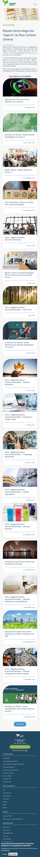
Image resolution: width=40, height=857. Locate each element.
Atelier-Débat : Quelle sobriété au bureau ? (18, 171)
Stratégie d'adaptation (9, 767)
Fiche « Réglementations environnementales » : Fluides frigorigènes (17, 491)
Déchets (5, 807)
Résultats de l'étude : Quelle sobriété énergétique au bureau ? (20, 136)
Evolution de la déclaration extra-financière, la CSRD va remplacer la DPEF (19, 633)
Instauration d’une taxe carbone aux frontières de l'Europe (20, 563)
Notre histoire (6, 827)
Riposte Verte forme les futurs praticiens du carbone (17, 100)
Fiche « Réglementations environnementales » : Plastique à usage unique (18, 417)
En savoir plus (5, 850)
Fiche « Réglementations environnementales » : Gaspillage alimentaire (18, 454)
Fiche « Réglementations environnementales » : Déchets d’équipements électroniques (17, 671)
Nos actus (5, 836)
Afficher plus (20, 724)
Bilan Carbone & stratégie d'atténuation (13, 764)
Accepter (4, 854)
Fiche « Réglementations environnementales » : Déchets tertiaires (17, 526)
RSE (4, 790)
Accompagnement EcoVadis (10, 761)
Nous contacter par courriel (20, 747)
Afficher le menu (34, 4)
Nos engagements (8, 833)
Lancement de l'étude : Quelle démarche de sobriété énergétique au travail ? (19, 344)
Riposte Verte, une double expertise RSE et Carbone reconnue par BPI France (19, 275)
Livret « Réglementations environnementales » (15, 238)
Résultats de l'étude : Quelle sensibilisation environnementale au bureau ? (19, 708)
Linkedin (26, 750)
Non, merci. (13, 854)
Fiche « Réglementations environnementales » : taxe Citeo (18, 308)
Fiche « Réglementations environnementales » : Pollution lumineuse (17, 382)
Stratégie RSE (6, 758)
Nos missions (6, 830)
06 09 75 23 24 (21, 743)
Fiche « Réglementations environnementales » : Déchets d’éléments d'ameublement (17, 599)
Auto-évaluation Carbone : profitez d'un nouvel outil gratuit (19, 203)
